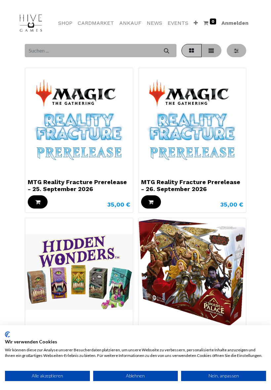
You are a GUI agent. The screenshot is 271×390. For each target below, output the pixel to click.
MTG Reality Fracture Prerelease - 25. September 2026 (77, 185)
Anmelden (235, 23)
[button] (196, 23)
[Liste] (211, 50)
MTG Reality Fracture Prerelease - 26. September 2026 (190, 185)
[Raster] (191, 50)
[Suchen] (166, 50)
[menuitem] (65, 23)
